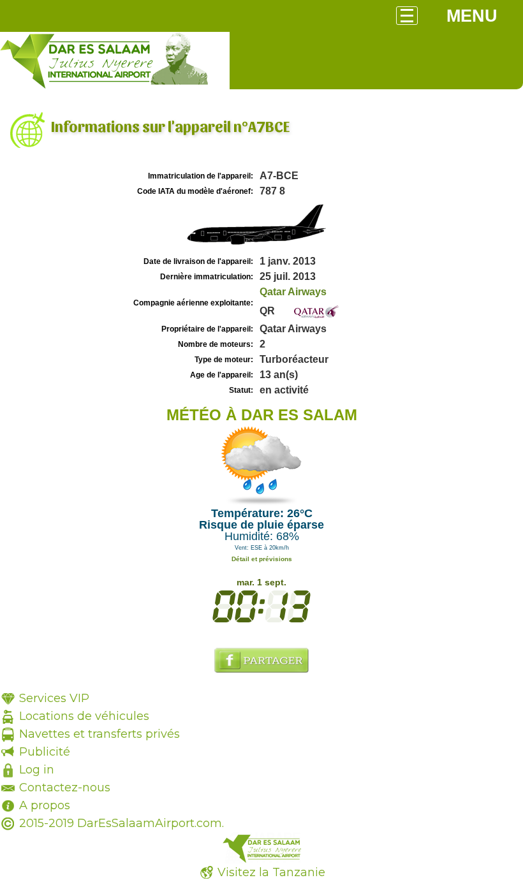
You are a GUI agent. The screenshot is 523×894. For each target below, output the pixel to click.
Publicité (44, 752)
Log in (36, 770)
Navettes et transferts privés (99, 734)
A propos (44, 805)
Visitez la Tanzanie (271, 872)
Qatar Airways (293, 291)
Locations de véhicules (84, 716)
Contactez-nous (64, 787)
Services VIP (54, 698)
